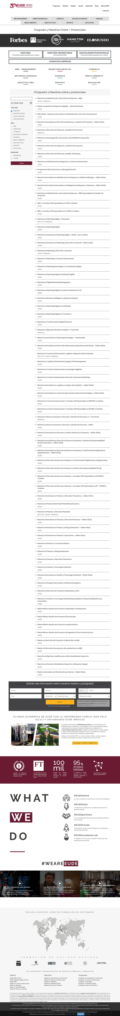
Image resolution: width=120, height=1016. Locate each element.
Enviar (59, 702)
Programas (56, 6)
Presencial (17, 155)
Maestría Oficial (19, 113)
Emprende (89, 6)
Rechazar (88, 1014)
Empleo (73, 6)
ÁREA (12, 123)
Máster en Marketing (15, 985)
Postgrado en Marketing (85, 981)
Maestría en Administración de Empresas (55, 978)
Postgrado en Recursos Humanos (88, 985)
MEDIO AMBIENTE (31, 22)
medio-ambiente (19, 140)
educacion (17, 148)
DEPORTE (70, 22)
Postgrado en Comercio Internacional (89, 980)
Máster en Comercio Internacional (19, 983)
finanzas (16, 137)
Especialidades (18, 119)
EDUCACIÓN (89, 22)
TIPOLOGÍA (14, 107)
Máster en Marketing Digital (17, 987)
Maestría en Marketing (50, 981)
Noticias (65, 6)
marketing (17, 129)
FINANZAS (99, 18)
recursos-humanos (20, 134)
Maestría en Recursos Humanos (53, 985)
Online (15, 158)
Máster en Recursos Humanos (18, 989)
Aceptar (80, 1014)
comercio (16, 132)
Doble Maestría (19, 116)
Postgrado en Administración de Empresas (90, 978)
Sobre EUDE (105, 6)
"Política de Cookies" (70, 1014)
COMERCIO (60, 18)
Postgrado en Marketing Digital (87, 983)
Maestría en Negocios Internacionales (54, 980)
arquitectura (18, 143)
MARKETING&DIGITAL (40, 18)
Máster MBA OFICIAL (16, 978)
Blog (96, 6)
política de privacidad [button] (65, 706)
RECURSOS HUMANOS (79, 18)
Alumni (80, 6)
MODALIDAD (14, 152)
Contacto (106, 11)
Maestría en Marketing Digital (52, 983)
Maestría (16, 111)
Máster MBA (13, 981)
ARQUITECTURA (50, 22)
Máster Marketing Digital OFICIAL (19, 980)
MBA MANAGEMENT (20, 18)
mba (14, 126)
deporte (16, 145)
